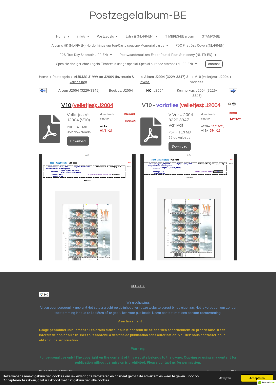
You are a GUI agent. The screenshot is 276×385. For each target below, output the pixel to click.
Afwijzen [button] (225, 378)
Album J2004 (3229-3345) (79, 90)
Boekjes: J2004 (121, 90)
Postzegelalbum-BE (138, 15)
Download (78, 141)
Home (43, 77)
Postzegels (61, 77)
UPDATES (138, 286)
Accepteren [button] (257, 378)
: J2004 (154, 90)
